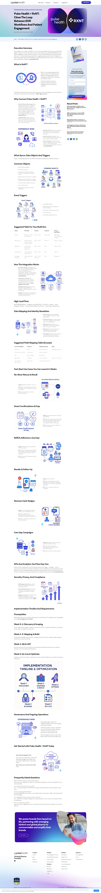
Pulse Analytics (50, 859)
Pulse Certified (50, 862)
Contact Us (34, 861)
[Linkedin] (83, 39)
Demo (77, 857)
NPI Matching (64, 861)
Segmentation (64, 869)
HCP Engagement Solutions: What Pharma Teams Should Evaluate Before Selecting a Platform (76, 126)
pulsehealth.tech (34, 59)
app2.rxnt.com (43, 94)
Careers (34, 854)
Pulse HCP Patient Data (52, 857)
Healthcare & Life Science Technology (33, 9)
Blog (33, 857)
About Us (49, 866)
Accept (96, 890)
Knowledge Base (79, 854)
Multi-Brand (64, 854)
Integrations (49, 871)
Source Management (66, 864)
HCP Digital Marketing (19, 9)
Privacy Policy (31, 891)
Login (48, 873)
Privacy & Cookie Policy (82, 887)
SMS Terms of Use (71, 887)
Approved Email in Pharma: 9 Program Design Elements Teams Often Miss (75, 132)
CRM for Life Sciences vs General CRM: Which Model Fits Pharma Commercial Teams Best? (75, 114)
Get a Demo (23, 835)
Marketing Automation (66, 859)
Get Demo (86, 2)
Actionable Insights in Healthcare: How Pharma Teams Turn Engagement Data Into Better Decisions (76, 107)
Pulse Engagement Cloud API (26, 284)
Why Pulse (49, 868)
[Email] (86, 39)
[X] (80, 39)
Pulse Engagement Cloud (52, 854)
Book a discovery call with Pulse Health (26, 765)
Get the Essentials (77, 96)
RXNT (37, 94)
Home (15, 39)
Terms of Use (62, 887)
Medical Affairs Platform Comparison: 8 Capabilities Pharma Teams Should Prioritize (77, 120)
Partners (34, 859)
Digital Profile (64, 857)
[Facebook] (77, 39)
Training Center (79, 859)
